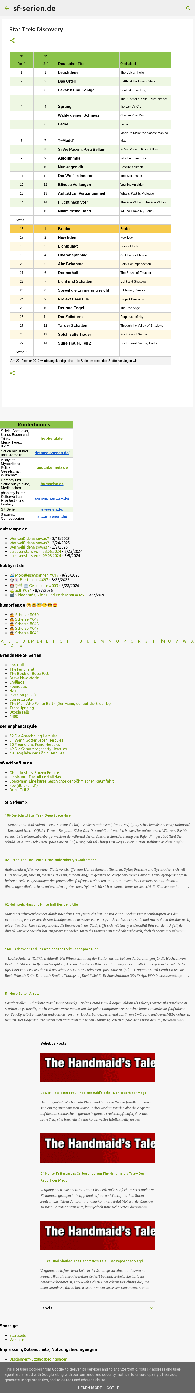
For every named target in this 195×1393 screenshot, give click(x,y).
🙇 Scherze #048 (24, 624)
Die (39, 641)
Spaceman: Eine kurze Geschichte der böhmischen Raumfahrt (62, 781)
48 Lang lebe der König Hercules (37, 753)
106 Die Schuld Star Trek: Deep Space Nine (38, 815)
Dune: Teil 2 (19, 790)
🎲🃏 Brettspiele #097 (29, 580)
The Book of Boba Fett (29, 673)
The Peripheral (22, 669)
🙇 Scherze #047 (24, 628)
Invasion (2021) (23, 695)
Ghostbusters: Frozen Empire (34, 772)
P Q (129, 641)
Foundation (19, 686)
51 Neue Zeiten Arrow (22, 993)
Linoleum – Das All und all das (35, 777)
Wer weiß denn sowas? (29, 538)
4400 (14, 716)
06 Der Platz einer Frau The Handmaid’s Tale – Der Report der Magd (93, 1093)
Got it (113, 1388)
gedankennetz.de (52, 467)
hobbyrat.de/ (52, 438)
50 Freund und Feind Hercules (35, 744)
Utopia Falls (20, 712)
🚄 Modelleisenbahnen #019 (34, 575)
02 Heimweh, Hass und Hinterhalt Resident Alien (42, 904)
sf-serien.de (34, 8)
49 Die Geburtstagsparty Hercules (38, 749)
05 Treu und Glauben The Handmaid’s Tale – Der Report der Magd (91, 1261)
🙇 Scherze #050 (24, 615)
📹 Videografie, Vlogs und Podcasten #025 (47, 595)
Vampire (17, 1340)
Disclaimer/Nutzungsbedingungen (38, 1359)
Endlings (17, 682)
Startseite (18, 1335)
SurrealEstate (21, 699)
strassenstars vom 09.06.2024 (35, 556)
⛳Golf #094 (21, 590)
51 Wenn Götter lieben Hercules (36, 740)
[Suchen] (62, 8)
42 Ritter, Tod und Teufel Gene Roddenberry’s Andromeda (50, 860)
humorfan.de (52, 484)
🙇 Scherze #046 (24, 633)
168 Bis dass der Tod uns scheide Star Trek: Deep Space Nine (51, 949)
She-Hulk (17, 665)
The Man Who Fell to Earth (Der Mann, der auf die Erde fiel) (60, 703)
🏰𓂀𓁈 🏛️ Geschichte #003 (34, 586)
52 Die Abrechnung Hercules (34, 736)
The (162, 641)
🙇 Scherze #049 (24, 619)
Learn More (90, 1388)
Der (31, 641)
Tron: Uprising (22, 708)
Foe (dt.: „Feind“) (24, 785)
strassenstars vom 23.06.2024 (35, 551)
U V (173, 641)
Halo (14, 691)
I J (78, 641)
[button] (12, 41)
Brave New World (24, 678)
